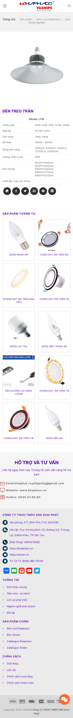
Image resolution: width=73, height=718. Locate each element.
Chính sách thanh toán (20, 682)
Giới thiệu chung (17, 587)
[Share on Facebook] (16, 191)
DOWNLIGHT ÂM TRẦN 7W (54, 299)
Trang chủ (9, 19)
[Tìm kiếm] (69, 6)
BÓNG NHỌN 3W (19, 254)
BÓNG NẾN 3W (54, 438)
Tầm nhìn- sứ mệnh (18, 593)
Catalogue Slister (17, 647)
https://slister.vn (19, 554)
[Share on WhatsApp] (7, 191)
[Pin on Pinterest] (43, 191)
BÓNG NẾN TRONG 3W (54, 346)
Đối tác (11, 612)
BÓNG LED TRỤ (18, 346)
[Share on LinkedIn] (52, 191)
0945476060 (32, 542)
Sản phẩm (26, 19)
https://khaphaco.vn (21, 548)
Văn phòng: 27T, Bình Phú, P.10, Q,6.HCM (34, 522)
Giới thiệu (13, 663)
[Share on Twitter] (25, 191)
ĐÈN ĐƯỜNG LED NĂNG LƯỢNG (18, 392)
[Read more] (6, 571)
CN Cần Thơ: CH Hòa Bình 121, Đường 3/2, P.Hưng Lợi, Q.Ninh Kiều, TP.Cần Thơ (39, 532)
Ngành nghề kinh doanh (21, 606)
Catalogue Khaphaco (19, 641)
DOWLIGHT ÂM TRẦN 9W (54, 254)
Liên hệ (11, 670)
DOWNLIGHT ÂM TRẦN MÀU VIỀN (18, 300)
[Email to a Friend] (34, 191)
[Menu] (5, 6)
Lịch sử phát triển (17, 599)
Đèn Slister (13, 634)
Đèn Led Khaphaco (49, 19)
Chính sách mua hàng (20, 676)
